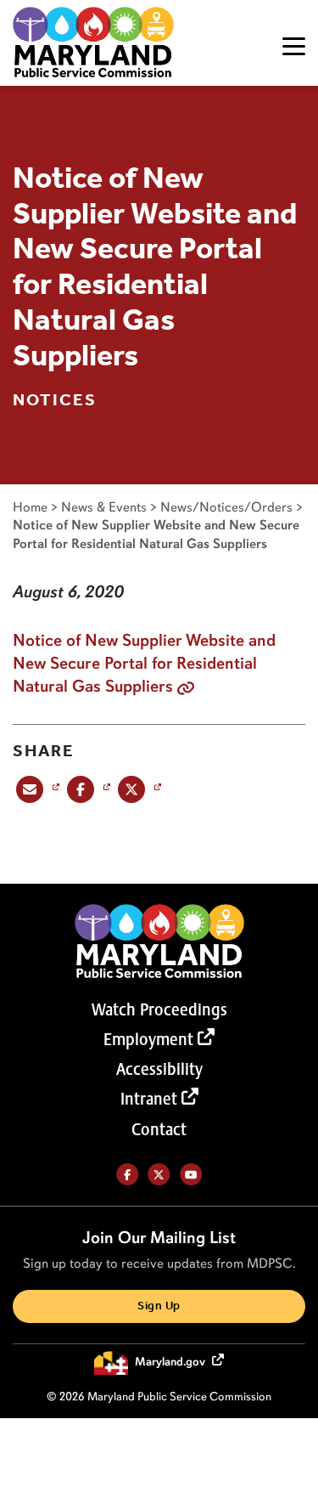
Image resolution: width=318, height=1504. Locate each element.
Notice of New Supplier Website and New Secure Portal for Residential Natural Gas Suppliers (144, 663)
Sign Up (158, 1306)
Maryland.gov (171, 1361)
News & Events (104, 507)
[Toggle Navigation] (293, 46)
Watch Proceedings (159, 1009)
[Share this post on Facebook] (87, 788)
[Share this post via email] (36, 788)
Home (30, 507)
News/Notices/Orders (226, 507)
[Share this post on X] (137, 788)
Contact (159, 1129)
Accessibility (159, 1069)
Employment (148, 1039)
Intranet (148, 1098)
